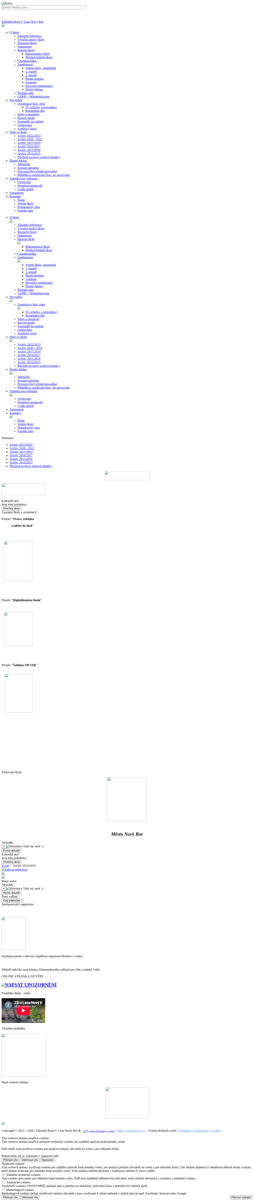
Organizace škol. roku (31, 103)
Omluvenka (24, 125)
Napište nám (25, 210)
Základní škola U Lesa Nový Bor (22, 21)
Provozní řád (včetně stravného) (37, 171)
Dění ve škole (18, 337)
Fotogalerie (17, 409)
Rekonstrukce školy (37, 53)
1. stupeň (31, 71)
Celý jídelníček (11, 900)
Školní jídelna (34, 89)
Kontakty (15, 413)
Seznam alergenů (28, 168)
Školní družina (34, 78)
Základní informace (29, 36)
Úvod (5, 865)
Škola (21, 200)
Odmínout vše (30, 1159)
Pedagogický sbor (28, 207)
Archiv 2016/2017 (28, 146)
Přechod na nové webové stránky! (38, 157)
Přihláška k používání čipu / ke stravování (43, 175)
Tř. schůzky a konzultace (41, 107)
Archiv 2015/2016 (28, 150)
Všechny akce (11, 508)
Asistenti (30, 82)
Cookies (216, 1130)
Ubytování (24, 182)
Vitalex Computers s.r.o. (130, 1130)
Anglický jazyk (27, 128)
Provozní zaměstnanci (39, 86)
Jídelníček (23, 164)
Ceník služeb (25, 189)
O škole (14, 217)
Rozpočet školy (27, 43)
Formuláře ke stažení (30, 121)
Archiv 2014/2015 (28, 153)
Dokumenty (24, 46)
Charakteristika (26, 61)
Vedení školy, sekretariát (40, 68)
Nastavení (48, 1159)
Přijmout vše (10, 1159)
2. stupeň (31, 75)
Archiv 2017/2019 (28, 143)
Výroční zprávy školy (31, 39)
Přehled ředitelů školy (39, 57)
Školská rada (25, 93)
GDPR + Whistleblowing (33, 96)
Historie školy (26, 50)
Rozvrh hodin (26, 118)
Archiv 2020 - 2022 (29, 139)
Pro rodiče (16, 297)
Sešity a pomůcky (28, 114)
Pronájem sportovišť (30, 185)
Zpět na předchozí (16, 869)
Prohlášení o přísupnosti (193, 1130)
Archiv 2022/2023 (28, 135)
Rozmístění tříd (34, 110)
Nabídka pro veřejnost (23, 391)
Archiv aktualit (11, 850)
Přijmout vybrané (241, 1197)
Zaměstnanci (25, 64)
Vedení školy (25, 203)
